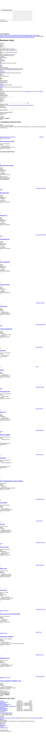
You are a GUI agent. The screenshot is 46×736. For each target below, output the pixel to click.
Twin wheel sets (4, 547)
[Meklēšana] (22, 16)
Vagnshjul (3, 350)
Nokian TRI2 (3, 568)
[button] (23, 27)
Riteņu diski (17, 35)
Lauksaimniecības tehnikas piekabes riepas (9, 36)
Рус (2, 715)
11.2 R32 (2, 524)
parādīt (1, 117)
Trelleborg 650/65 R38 (6, 329)
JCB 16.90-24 (3, 306)
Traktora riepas (36, 35)
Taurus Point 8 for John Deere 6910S (10, 614)
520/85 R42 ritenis (5, 658)
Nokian (23, 37)
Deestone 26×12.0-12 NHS (7, 141)
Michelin (17, 37)
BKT (5, 37)
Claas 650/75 (3, 502)
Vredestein (31, 37)
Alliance (1, 37)
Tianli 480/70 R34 (4, 239)
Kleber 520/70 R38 (5, 391)
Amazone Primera (5, 284)
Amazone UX (3, 215)
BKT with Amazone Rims (7, 165)
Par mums (2, 712)
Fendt (7, 37)
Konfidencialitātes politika (16, 717)
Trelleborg (27, 37)
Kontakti (10, 712)
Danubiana (3, 458)
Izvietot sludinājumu (4, 179)
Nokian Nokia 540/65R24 (6, 636)
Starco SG (3, 412)
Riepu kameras (29, 35)
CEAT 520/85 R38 (4, 262)
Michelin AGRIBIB (5, 434)
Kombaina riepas (22, 36)
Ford (10, 37)
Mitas (20, 37)
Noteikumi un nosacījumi (5, 717)
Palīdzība (7, 712)
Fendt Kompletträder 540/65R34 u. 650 (10, 681)
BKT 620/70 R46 (4, 193)
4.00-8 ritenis (3, 590)
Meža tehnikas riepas (30, 36)
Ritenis (2, 370)
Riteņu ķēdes (23, 35)
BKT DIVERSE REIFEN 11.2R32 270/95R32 (11, 481)
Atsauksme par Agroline (34, 717)
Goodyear (13, 37)
